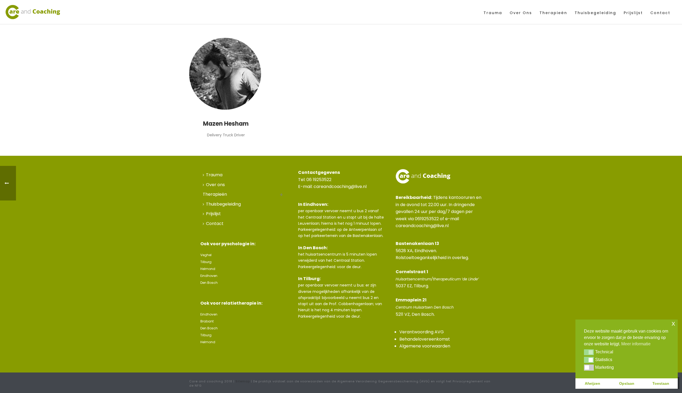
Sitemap (243, 381)
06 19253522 (318, 180)
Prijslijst (633, 12)
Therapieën (553, 12)
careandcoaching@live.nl (340, 186)
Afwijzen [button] (592, 383)
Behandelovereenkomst (424, 339)
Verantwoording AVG (421, 332)
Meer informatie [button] (636, 344)
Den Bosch (209, 282)
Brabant (207, 321)
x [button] (673, 323)
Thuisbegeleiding (595, 12)
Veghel (206, 255)
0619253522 (427, 219)
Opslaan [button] (626, 383)
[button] (589, 352)
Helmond (207, 269)
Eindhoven (208, 275)
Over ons (521, 12)
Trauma (493, 12)
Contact (660, 12)
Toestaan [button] (660, 383)
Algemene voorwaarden (424, 346)
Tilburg (206, 262)
